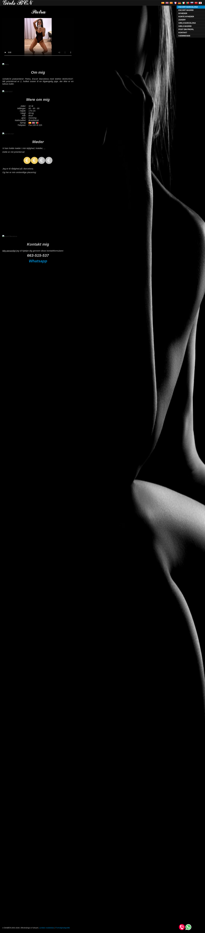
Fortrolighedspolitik (63, 927)
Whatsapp (38, 261)
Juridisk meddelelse (46, 927)
